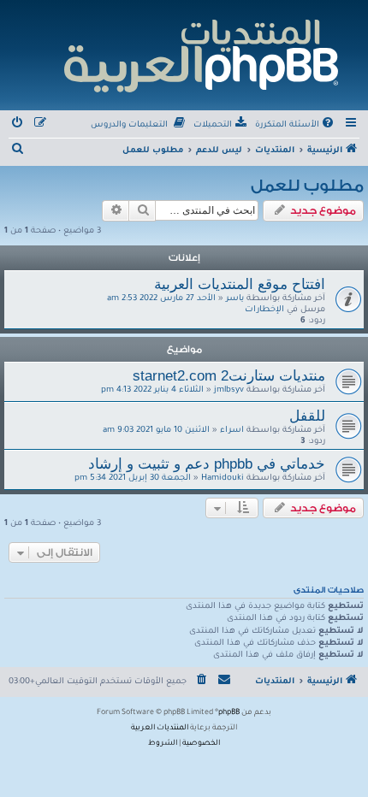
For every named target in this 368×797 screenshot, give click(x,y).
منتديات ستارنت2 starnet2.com (229, 375)
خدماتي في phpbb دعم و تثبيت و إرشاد (206, 463)
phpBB (229, 713)
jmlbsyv (229, 390)
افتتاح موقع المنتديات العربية (239, 284)
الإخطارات (264, 310)
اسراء (232, 430)
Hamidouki (222, 478)
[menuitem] (295, 125)
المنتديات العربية (159, 728)
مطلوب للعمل (307, 185)
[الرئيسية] (200, 53)
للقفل (307, 415)
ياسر (235, 299)
